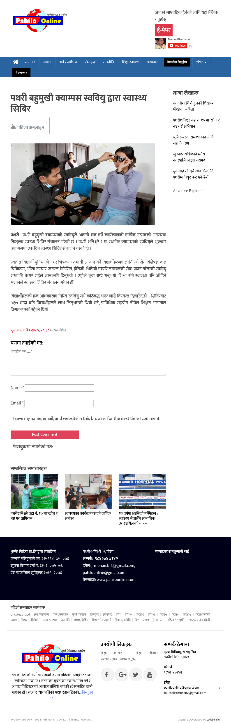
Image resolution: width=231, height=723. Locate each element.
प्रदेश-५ (176, 614)
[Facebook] (107, 675)
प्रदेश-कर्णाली (203, 614)
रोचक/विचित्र (81, 620)
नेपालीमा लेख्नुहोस (177, 62)
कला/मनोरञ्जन (60, 614)
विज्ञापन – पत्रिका (146, 653)
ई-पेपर (164, 30)
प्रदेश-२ (140, 614)
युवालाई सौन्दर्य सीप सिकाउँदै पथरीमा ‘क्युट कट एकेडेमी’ (193, 174)
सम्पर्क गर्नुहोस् (128, 659)
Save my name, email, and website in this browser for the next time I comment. (87, 418)
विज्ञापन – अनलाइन (112, 653)
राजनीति (108, 62)
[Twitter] (121, 675)
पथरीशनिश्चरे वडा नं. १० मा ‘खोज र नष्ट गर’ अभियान (34, 516)
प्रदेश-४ (164, 614)
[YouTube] (150, 675)
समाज (47, 62)
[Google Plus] (135, 675)
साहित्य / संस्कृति (175, 620)
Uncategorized (20, 614)
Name (17, 387)
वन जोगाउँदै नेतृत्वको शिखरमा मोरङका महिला (194, 106)
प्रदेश (199, 62)
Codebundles (213, 720)
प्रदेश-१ (128, 614)
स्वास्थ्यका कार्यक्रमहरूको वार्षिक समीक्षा (88, 516)
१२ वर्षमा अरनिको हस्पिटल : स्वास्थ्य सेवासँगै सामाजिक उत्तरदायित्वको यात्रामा (138, 518)
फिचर (24, 620)
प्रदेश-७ (187, 614)
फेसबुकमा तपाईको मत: (33, 447)
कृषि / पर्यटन (79, 614)
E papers (21, 72)
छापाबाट (152, 62)
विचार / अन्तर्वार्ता (101, 620)
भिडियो (34, 620)
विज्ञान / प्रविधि (123, 620)
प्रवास (14, 620)
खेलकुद (90, 62)
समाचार (30, 62)
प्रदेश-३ (152, 614)
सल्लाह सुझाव (109, 659)
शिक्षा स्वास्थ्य (130, 62)
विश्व (137, 620)
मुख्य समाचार (49, 620)
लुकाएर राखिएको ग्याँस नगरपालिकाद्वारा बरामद (189, 157)
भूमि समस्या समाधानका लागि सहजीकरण (193, 140)
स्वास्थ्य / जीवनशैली (199, 620)
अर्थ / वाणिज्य (68, 62)
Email (17, 403)
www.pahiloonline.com (116, 579)
